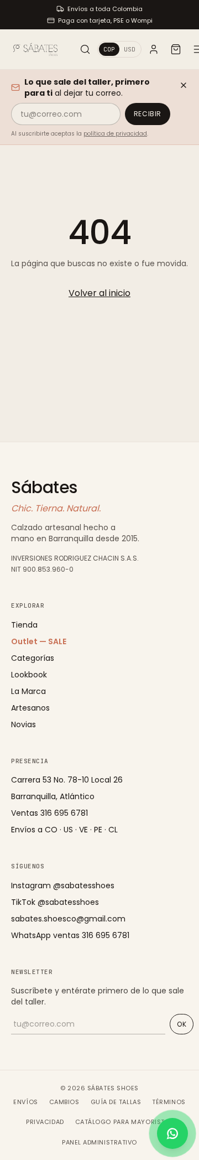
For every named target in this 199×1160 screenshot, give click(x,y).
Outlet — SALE (38, 641)
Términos (168, 1101)
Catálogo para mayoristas (124, 1121)
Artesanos (30, 707)
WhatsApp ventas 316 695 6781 (70, 935)
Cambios (64, 1101)
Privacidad (45, 1121)
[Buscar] (85, 49)
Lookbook (29, 674)
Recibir (147, 113)
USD (129, 49)
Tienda (24, 624)
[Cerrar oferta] (183, 85)
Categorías (32, 658)
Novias (23, 724)
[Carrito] (176, 49)
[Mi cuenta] (154, 49)
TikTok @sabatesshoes (55, 902)
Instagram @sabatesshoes (62, 885)
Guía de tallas (116, 1101)
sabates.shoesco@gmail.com (68, 918)
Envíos (25, 1101)
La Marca (28, 691)
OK (181, 1024)
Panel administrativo (99, 1142)
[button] (172, 1133)
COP (109, 49)
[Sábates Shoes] (35, 49)
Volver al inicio (99, 293)
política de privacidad (115, 134)
